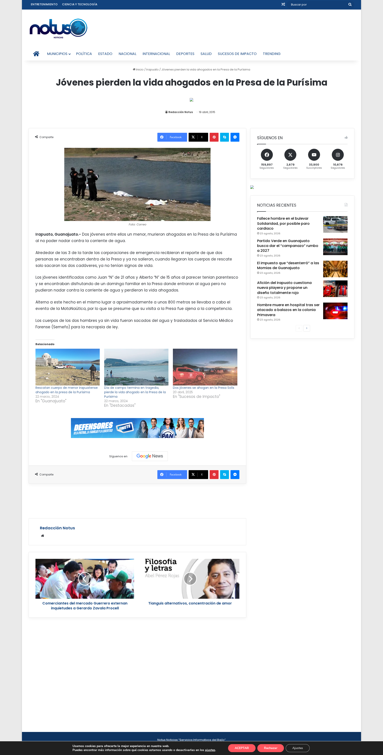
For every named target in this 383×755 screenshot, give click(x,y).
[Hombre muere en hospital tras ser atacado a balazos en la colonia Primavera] (335, 311)
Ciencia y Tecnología (79, 4)
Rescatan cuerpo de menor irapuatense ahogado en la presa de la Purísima (66, 389)
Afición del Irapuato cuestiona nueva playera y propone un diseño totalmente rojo (284, 287)
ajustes (210, 750)
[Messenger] (235, 137)
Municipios (57, 53)
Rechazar (270, 748)
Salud (206, 53)
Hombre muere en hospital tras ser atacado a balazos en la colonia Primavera (288, 309)
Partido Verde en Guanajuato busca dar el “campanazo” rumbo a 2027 (287, 245)
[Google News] (150, 456)
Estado (105, 53)
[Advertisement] (137, 500)
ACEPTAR (242, 748)
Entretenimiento (44, 4)
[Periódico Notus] (58, 28)
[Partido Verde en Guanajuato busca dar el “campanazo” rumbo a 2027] (335, 247)
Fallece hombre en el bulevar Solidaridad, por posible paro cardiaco (283, 223)
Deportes (185, 53)
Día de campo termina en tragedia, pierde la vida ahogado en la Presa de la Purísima (135, 392)
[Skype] (224, 137)
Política (84, 53)
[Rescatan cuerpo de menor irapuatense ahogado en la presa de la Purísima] (67, 367)
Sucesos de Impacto (237, 53)
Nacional (127, 53)
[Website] (42, 535)
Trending (272, 53)
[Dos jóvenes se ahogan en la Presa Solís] (205, 367)
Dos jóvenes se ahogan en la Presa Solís (203, 387)
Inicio (139, 69)
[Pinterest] (214, 137)
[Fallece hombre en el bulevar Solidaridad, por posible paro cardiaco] (335, 224)
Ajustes (297, 748)
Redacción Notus (180, 112)
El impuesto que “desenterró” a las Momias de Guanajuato (288, 265)
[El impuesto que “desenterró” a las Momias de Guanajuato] (335, 269)
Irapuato (152, 69)
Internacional (156, 53)
